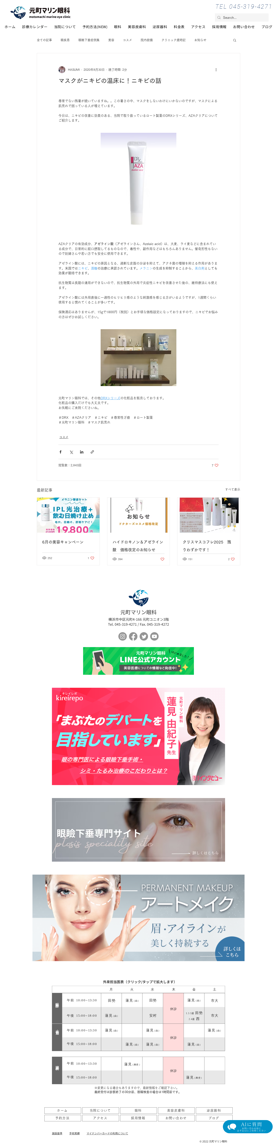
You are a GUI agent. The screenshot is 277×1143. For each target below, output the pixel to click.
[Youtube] (154, 636)
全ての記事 (44, 40)
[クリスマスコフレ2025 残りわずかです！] (208, 515)
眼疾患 (65, 40)
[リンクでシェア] (92, 452)
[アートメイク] (138, 918)
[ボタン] (138, 661)
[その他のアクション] (216, 69)
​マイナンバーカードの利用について (107, 1133)
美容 (111, 40)
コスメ (127, 40)
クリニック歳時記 (173, 40)
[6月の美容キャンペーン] (68, 515)
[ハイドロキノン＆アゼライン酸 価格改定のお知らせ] (138, 515)
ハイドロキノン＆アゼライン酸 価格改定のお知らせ (138, 546)
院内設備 (147, 40)
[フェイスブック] (133, 636)
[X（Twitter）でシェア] (71, 452)
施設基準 (57, 1133)
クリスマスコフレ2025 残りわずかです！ (207, 546)
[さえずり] (144, 636)
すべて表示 (232, 489)
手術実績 (74, 1133)
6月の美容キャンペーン (63, 542)
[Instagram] (122, 636)
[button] (235, 40)
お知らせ (200, 40)
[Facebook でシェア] (60, 452)
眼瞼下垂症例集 (89, 40)
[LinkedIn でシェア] (82, 452)
